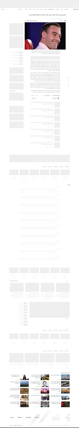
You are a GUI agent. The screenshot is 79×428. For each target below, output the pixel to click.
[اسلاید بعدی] (8, 98)
